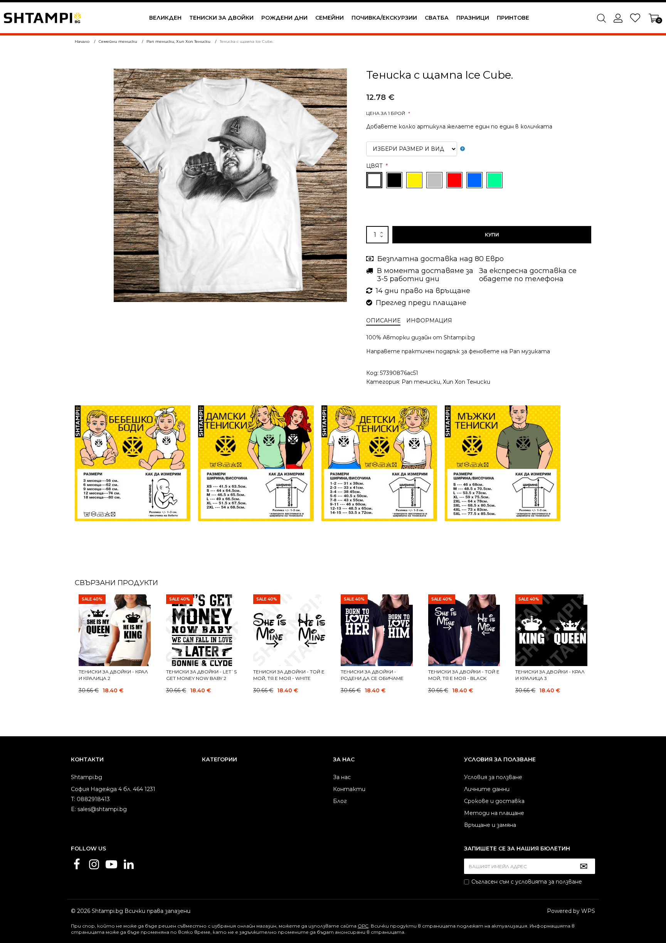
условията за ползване (548, 881)
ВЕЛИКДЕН (165, 17)
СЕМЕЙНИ (329, 17)
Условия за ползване (493, 777)
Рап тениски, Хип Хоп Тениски (446, 381)
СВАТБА (437, 17)
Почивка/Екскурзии (384, 17)
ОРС (363, 926)
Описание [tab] (383, 320)
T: (73, 799)
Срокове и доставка (494, 801)
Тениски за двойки (221, 17)
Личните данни (487, 789)
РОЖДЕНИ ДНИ (284, 17)
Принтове (513, 17)
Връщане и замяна (490, 825)
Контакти (349, 789)
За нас (342, 777)
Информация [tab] (429, 320)
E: (73, 809)
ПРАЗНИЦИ (472, 17)
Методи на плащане (494, 813)
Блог (340, 801)
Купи (492, 235)
